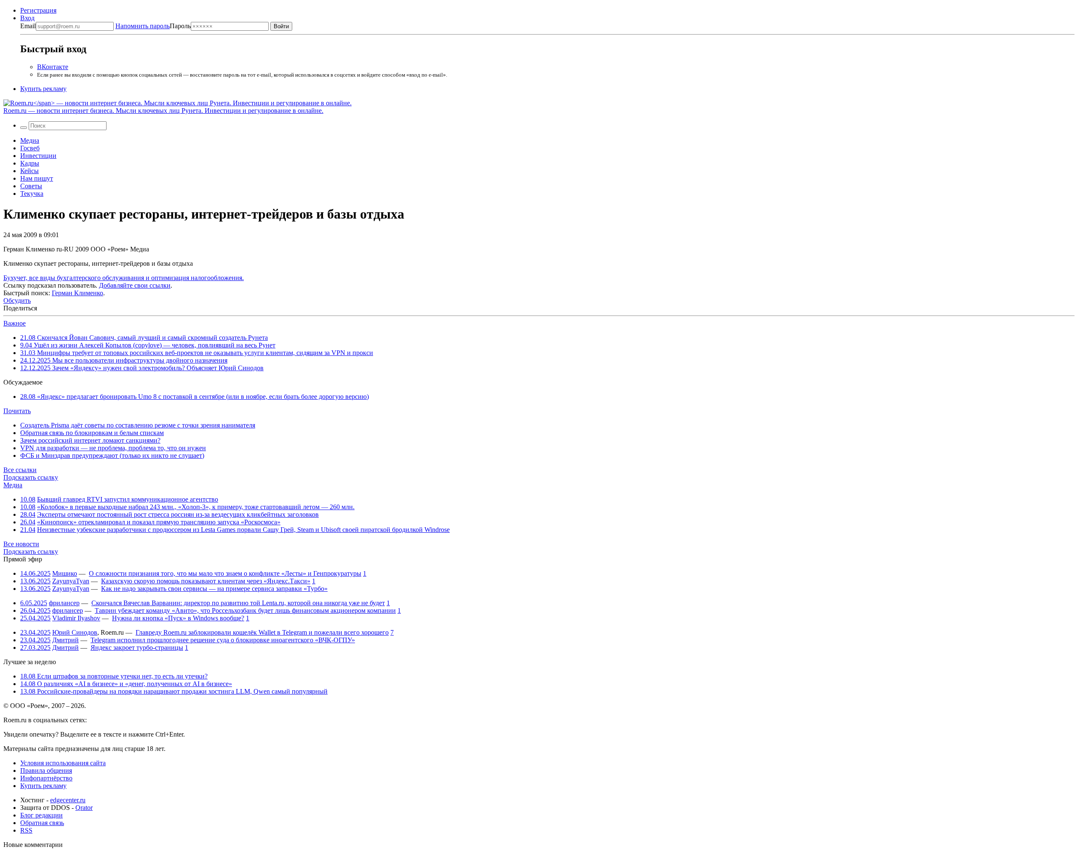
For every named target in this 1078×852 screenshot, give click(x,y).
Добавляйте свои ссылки (135, 285)
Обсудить (17, 300)
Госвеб (30, 148)
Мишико (64, 573)
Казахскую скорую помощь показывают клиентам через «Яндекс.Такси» (205, 581)
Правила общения (46, 770)
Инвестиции (38, 155)
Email (28, 25)
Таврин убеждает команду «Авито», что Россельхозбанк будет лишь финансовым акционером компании (245, 610)
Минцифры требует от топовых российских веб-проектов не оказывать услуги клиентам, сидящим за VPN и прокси (196, 352)
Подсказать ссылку (30, 477)
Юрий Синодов (74, 632)
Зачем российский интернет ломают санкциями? (90, 440)
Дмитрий (65, 640)
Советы (31, 186)
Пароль (153, 25)
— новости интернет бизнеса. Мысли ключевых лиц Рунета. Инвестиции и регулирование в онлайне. (163, 110)
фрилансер (64, 602)
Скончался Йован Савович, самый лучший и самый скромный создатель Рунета (144, 337)
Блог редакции (41, 815)
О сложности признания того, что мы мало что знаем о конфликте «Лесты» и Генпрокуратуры (225, 573)
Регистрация (38, 10)
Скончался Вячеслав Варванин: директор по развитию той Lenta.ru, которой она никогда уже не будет (238, 602)
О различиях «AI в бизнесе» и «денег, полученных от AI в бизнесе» (126, 683)
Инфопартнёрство (46, 778)
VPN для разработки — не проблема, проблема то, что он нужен (113, 447)
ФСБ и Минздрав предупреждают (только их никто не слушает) (112, 455)
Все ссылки (20, 469)
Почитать (17, 410)
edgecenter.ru (67, 800)
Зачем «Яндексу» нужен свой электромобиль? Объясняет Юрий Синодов (142, 367)
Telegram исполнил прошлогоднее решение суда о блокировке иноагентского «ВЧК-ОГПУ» (223, 640)
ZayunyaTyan (70, 581)
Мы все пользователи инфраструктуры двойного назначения (123, 360)
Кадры (29, 163)
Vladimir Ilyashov (76, 618)
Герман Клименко (77, 292)
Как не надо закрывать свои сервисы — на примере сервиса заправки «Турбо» (214, 588)
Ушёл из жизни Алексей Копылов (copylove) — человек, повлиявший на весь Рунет (147, 345)
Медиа (29, 140)
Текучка (31, 193)
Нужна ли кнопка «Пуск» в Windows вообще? (178, 618)
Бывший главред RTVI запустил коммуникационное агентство (127, 499)
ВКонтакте (52, 66)
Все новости (21, 544)
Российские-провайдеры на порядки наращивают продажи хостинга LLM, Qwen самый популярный (174, 691)
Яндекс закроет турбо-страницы (137, 647)
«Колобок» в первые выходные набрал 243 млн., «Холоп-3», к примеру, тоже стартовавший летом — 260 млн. (196, 506)
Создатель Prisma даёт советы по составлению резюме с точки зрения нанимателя (137, 425)
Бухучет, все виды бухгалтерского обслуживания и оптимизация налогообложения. (123, 277)
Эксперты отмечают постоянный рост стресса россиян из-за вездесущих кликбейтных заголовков (178, 514)
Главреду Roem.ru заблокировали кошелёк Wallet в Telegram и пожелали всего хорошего (262, 632)
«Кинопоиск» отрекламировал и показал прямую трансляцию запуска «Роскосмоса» (158, 522)
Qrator (84, 807)
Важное (14, 323)
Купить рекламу (43, 88)
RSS (26, 830)
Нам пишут (36, 178)
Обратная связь (42, 822)
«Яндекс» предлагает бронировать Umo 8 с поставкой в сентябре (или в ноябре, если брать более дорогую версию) (194, 396)
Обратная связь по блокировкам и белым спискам (92, 432)
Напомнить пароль (142, 25)
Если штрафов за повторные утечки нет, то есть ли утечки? (114, 676)
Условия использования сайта (63, 763)
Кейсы (29, 170)
